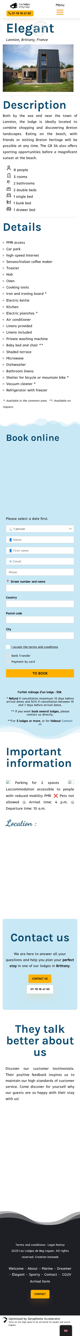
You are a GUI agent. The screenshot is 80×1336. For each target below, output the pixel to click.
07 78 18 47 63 (21, 13)
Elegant (18, 1274)
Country (11, 597)
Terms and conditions (30, 1245)
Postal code (14, 613)
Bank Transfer (21, 655)
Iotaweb (52, 1257)
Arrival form (40, 1281)
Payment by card (23, 661)
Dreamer (64, 1268)
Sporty (34, 1274)
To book (40, 673)
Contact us (40, 978)
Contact (40, 1294)
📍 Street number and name (25, 581)
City (8, 629)
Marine (47, 1268)
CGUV (66, 1274)
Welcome (16, 1268)
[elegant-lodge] (38, 90)
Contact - (52, 1274)
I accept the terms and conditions (35, 647)
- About (31, 1268)
